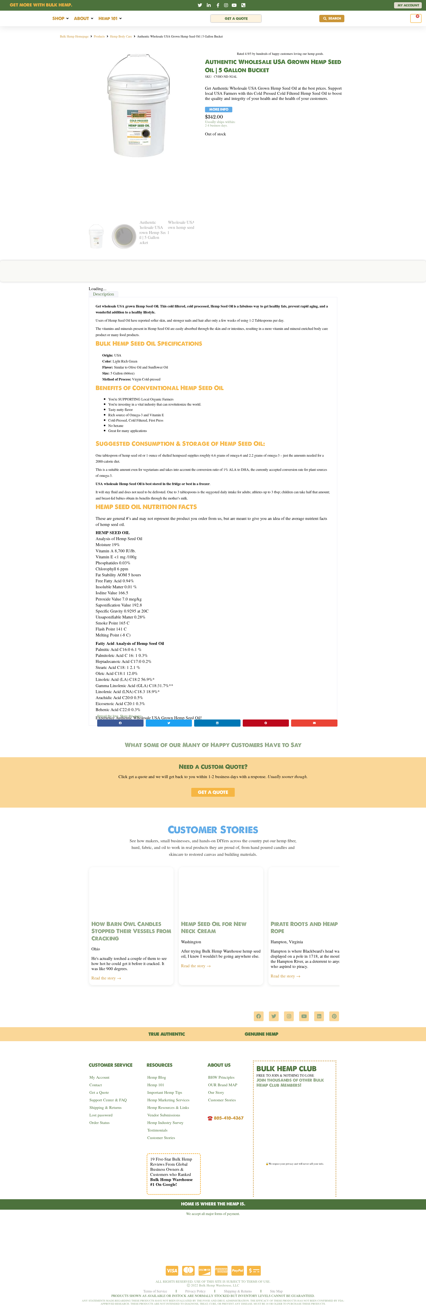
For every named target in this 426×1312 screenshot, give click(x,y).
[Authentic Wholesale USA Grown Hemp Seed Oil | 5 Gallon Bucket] (138, 105)
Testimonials (157, 1130)
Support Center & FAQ (108, 1099)
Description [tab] (103, 294)
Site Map (276, 1291)
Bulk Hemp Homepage (74, 36)
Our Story (216, 1092)
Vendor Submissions (163, 1115)
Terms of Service (155, 1291)
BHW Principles (221, 1077)
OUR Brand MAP (222, 1084)
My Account (99, 1077)
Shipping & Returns (105, 1107)
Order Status (99, 1122)
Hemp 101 (155, 1084)
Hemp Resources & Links (168, 1107)
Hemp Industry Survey (165, 1122)
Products (99, 36)
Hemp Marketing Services (168, 1099)
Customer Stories (161, 1137)
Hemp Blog (156, 1077)
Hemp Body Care (121, 36)
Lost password (100, 1115)
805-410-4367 (229, 1118)
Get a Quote (99, 1092)
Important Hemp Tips (164, 1092)
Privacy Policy (195, 1291)
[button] (61, 18)
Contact (95, 1084)
